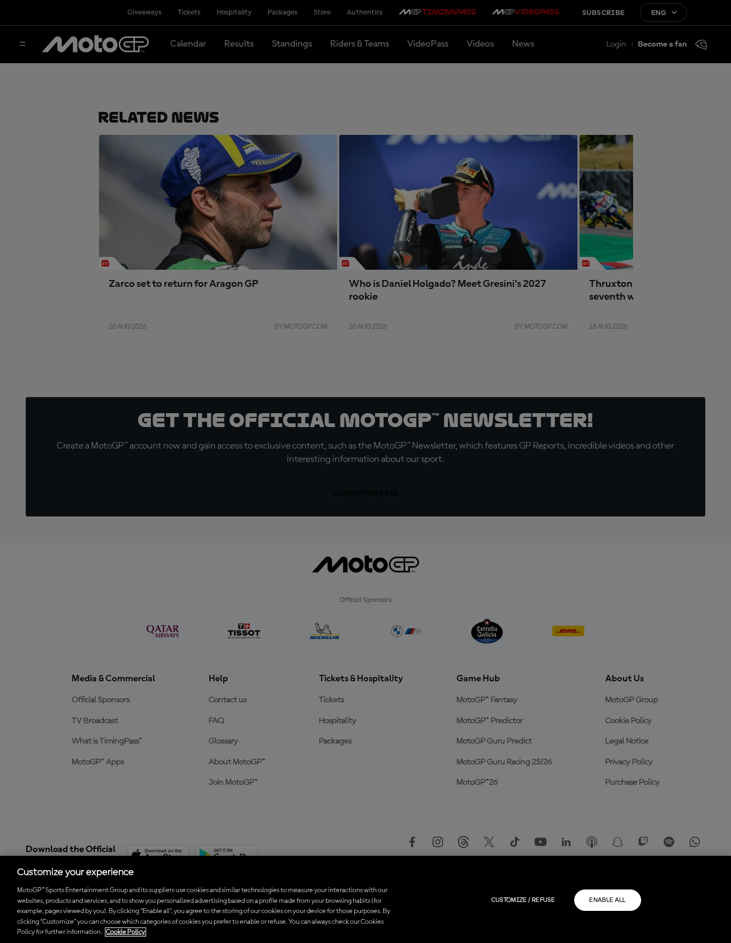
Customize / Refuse (523, 900)
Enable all (607, 900)
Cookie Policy (125, 932)
